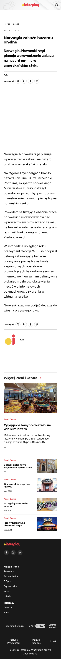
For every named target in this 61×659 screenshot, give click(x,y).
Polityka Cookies (36, 641)
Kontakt (8, 612)
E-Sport (8, 581)
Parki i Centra (13, 24)
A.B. (6, 75)
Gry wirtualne (10, 586)
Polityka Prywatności (13, 641)
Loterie (7, 596)
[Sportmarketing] (15, 626)
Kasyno (7, 591)
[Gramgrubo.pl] (52, 626)
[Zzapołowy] (37, 626)
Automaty (9, 571)
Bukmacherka (11, 576)
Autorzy (8, 607)
